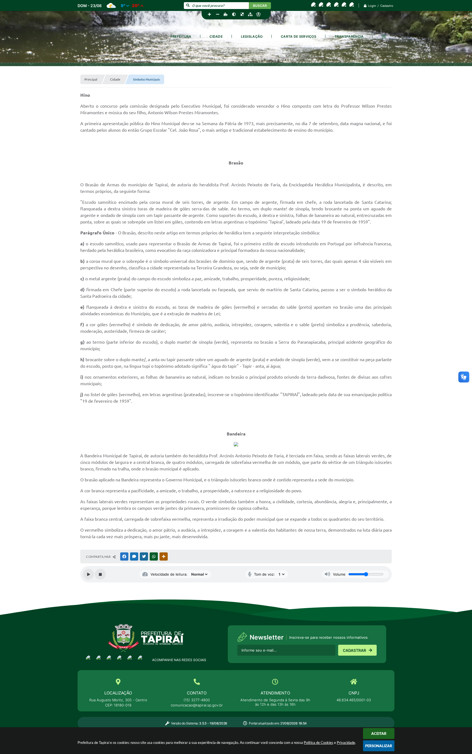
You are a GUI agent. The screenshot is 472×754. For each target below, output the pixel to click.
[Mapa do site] (250, 14)
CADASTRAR (354, 650)
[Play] (88, 574)
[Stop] (100, 574)
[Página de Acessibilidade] (258, 14)
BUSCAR (260, 6)
